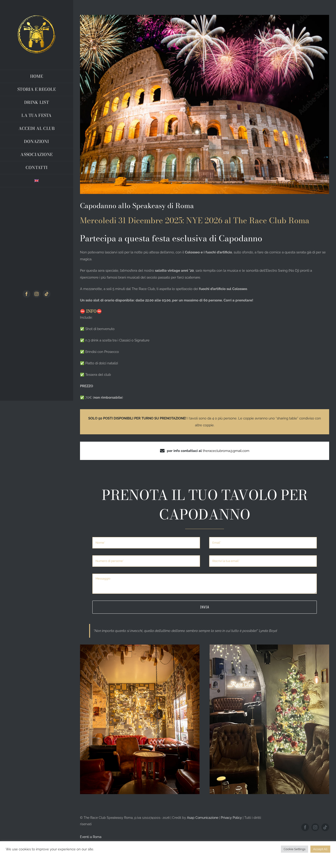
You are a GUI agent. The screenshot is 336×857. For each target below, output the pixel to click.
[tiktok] (47, 294)
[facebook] (26, 294)
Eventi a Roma (90, 837)
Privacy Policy (231, 817)
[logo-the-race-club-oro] (36, 15)
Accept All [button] (320, 849)
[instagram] (36, 294)
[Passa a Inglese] (36, 180)
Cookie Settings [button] (294, 849)
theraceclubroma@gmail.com (226, 451)
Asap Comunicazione (202, 817)
